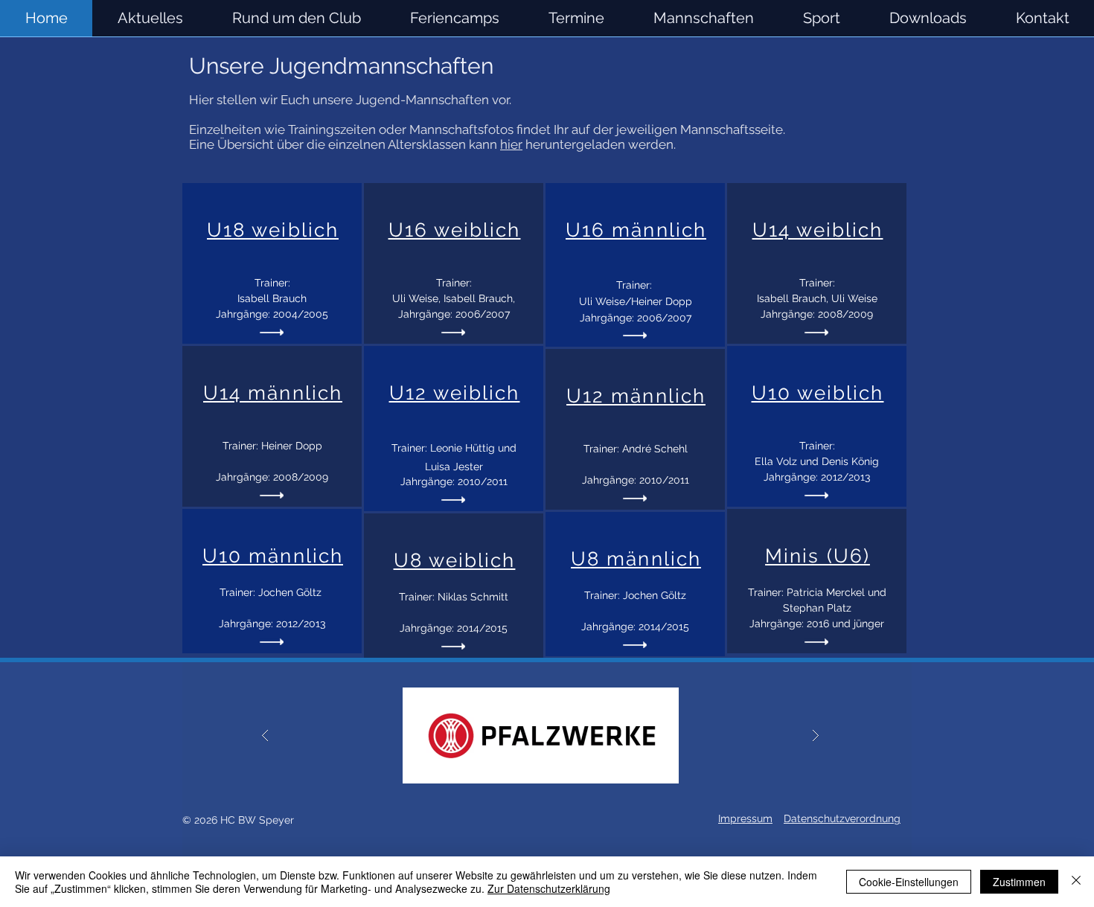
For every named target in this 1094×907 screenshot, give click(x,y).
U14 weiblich (817, 230)
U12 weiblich (454, 393)
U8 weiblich (455, 560)
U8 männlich (636, 559)
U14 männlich (272, 393)
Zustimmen (1019, 881)
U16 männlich (636, 230)
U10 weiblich (818, 393)
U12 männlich (636, 396)
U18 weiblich (273, 230)
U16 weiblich (454, 230)
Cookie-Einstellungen (909, 881)
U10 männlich (272, 556)
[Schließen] (1076, 881)
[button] (703, 18)
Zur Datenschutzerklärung (548, 888)
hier (511, 144)
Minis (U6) (817, 556)
